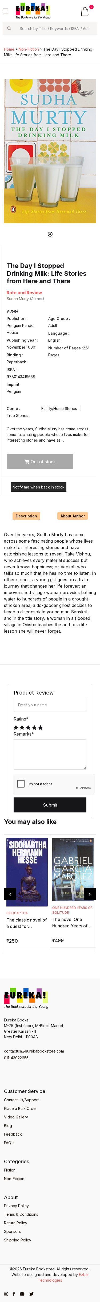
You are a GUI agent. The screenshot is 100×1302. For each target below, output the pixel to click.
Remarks (24, 734)
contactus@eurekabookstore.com (34, 1051)
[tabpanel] (50, 151)
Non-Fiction (29, 49)
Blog (8, 1125)
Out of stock (42, 461)
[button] (5, 10)
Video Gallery (16, 1117)
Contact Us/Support (21, 1100)
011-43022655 (16, 1057)
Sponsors (12, 1231)
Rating (21, 719)
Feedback (13, 1134)
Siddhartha (17, 913)
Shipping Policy (17, 1240)
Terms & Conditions (21, 1214)
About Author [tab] (73, 516)
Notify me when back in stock (39, 487)
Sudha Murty (18, 298)
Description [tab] (26, 516)
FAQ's (9, 1142)
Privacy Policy (16, 1205)
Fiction (9, 1170)
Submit (50, 805)
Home (9, 49)
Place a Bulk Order (20, 1108)
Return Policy (15, 1223)
